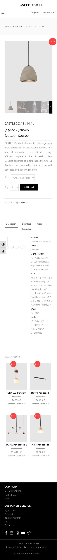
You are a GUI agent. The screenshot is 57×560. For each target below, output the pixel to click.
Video (39, 224)
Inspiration (26, 229)
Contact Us (9, 525)
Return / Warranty (13, 518)
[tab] (11, 225)
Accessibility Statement (27, 553)
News (7, 499)
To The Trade (10, 495)
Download (26, 224)
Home (8, 27)
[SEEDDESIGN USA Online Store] (28, 5)
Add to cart (29, 187)
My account (49, 13)
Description (11, 224)
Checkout (9, 514)
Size (7, 177)
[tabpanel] (28, 71)
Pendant (17, 27)
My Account (10, 510)
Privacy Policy (13, 547)
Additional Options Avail (16, 403)
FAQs (7, 521)
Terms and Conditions (36, 547)
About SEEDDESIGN (13, 491)
